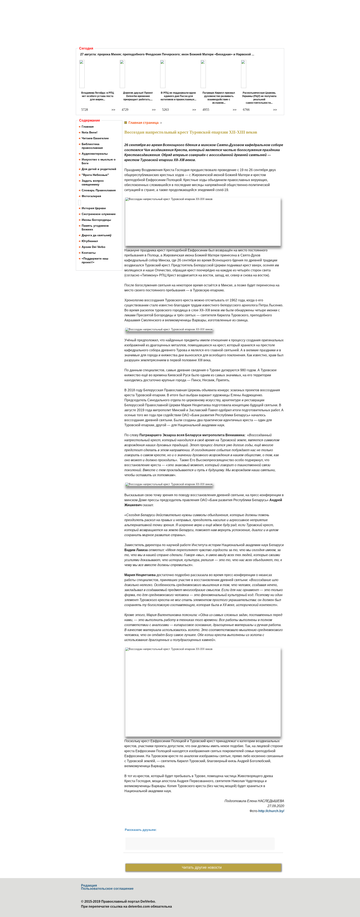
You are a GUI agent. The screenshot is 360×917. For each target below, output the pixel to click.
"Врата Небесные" (95, 174)
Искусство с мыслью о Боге (99, 161)
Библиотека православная (92, 145)
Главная (88, 126)
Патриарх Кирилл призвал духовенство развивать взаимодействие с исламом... (218, 97)
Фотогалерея (91, 196)
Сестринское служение (99, 214)
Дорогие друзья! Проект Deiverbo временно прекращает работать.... (138, 96)
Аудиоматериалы (95, 153)
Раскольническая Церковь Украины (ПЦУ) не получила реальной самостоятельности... (259, 97)
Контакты (89, 252)
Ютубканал (90, 241)
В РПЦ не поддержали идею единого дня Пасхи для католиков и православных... (178, 96)
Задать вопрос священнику (93, 182)
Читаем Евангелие (95, 138)
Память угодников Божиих (95, 227)
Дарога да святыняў (96, 235)
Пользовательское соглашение (107, 888)
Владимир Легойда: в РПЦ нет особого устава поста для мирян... (97, 96)
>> (113, 110)
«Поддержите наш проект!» (95, 260)
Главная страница (144, 122)
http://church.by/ (271, 811)
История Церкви (94, 208)
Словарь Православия (99, 190)
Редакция (89, 885)
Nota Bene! (90, 132)
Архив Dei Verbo (93, 247)
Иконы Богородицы (96, 219)
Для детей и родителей (99, 169)
